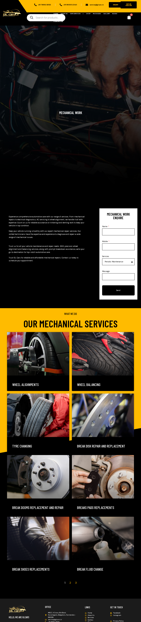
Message (106, 271)
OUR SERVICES (75, 14)
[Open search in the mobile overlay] (46, 18)
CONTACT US (58, 22)
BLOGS (114, 14)
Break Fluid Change (90, 569)
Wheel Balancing (88, 384)
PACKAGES (97, 14)
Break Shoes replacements (31, 569)
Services (105, 256)
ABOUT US (64, 14)
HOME (55, 14)
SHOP (88, 14)
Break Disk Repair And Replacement (101, 446)
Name (105, 227)
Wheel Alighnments (25, 384)
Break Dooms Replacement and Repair (37, 507)
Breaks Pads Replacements (95, 507)
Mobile (105, 241)
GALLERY (106, 14)
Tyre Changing (22, 446)
